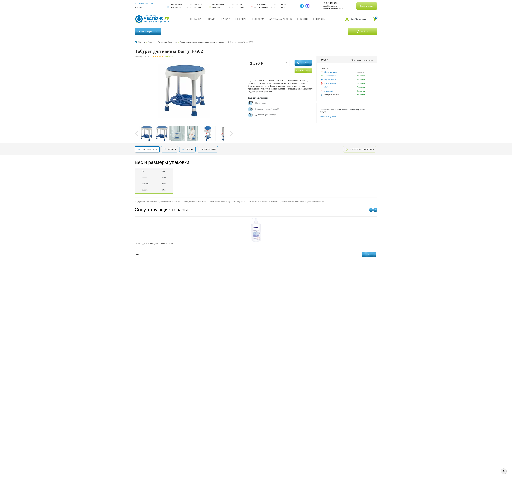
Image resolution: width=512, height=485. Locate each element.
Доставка (195, 19)
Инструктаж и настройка (362, 149)
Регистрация (361, 19)
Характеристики (149, 150)
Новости (302, 19)
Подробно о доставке (328, 117)
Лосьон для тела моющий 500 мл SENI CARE (154, 244)
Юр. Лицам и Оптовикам (249, 19)
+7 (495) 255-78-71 (278, 7)
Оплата (211, 19)
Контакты (319, 19)
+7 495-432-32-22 (331, 3)
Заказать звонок (367, 6)
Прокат (225, 19)
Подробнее (253, 122)
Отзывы (189, 149)
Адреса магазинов (280, 19)
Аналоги (171, 149)
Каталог (144, 31)
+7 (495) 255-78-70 (278, 4)
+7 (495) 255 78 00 (236, 7)
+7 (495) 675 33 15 (236, 4)
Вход (353, 19)
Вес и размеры (209, 149)
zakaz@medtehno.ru (330, 6)
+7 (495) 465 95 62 (194, 7)
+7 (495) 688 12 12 (194, 4)
